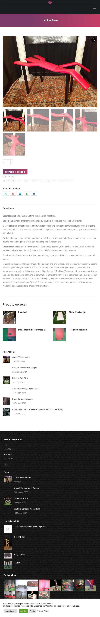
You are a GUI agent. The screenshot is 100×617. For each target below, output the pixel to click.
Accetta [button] (23, 611)
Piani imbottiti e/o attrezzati (32, 330)
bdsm (19, 181)
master (54, 181)
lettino (39, 181)
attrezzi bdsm (11, 181)
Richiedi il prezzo (15, 171)
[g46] (56, 585)
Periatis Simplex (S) (78, 330)
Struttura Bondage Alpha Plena (25, 388)
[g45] (67, 585)
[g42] (9, 597)
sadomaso (69, 181)
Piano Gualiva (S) (77, 312)
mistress (61, 181)
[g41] (21, 597)
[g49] (21, 585)
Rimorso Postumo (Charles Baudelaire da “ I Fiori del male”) (37, 409)
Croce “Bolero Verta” (21, 357)
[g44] (79, 585)
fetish (33, 181)
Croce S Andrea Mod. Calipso (25, 368)
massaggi (47, 181)
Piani (12, 176)
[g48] (33, 585)
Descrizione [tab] (8, 208)
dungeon (26, 181)
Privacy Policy (43, 611)
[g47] (44, 585)
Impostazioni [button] (10, 611)
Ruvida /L (22, 312)
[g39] (44, 597)
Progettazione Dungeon (22, 399)
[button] (93, 39)
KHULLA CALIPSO (20, 378)
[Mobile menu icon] (94, 9)
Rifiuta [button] (32, 611)
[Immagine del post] (6, 359)
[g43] (90, 585)
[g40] (33, 597)
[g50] (9, 585)
